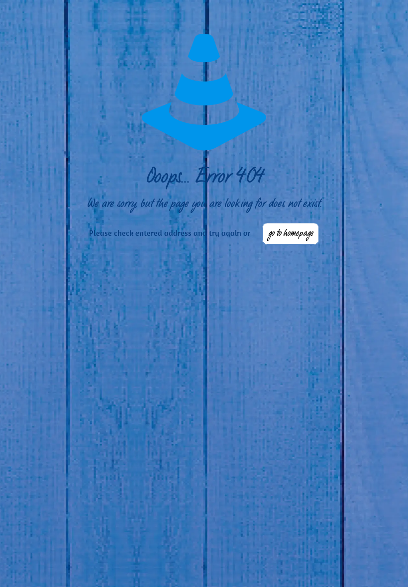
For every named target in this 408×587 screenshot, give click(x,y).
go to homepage (290, 234)
